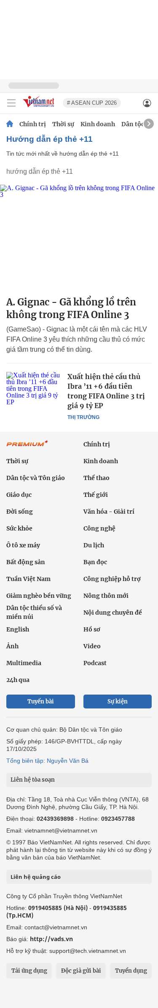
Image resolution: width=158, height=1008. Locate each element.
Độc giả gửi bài (81, 970)
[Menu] (11, 103)
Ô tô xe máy (23, 545)
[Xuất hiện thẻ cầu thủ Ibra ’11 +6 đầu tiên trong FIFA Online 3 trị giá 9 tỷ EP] (33, 390)
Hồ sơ (91, 629)
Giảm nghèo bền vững (38, 595)
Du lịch (93, 545)
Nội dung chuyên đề (112, 612)
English (17, 629)
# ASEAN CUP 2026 (92, 103)
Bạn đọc (95, 562)
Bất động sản (25, 562)
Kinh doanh (97, 124)
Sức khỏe (19, 528)
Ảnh (12, 646)
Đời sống (19, 511)
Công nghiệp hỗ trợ (112, 579)
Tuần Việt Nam (28, 579)
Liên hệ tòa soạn (33, 779)
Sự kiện (117, 701)
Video (92, 646)
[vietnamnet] (40, 107)
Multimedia (23, 663)
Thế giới (95, 495)
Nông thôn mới (106, 595)
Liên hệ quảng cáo (36, 877)
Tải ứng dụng (29, 970)
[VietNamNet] (9, 124)
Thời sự (63, 124)
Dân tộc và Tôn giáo (35, 478)
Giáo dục (19, 495)
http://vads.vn (51, 939)
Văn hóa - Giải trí (108, 511)
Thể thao (96, 478)
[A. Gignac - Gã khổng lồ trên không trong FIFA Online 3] (79, 237)
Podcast (95, 663)
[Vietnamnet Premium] (27, 447)
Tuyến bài (40, 701)
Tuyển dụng (131, 970)
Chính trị (32, 124)
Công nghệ (99, 528)
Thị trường (83, 417)
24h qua (17, 680)
